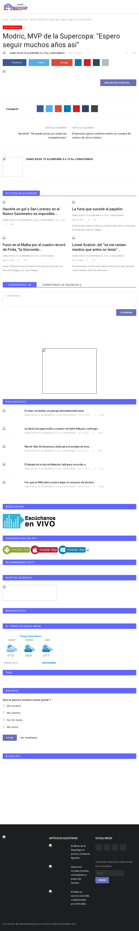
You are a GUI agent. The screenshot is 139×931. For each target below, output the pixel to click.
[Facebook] (40, 108)
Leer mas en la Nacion (117, 82)
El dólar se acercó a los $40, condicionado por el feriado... (80, 897)
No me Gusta (14, 720)
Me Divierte (13, 713)
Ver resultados (28, 737)
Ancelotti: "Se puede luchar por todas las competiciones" (42, 135)
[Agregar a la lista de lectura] (105, 62)
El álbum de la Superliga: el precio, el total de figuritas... (80, 852)
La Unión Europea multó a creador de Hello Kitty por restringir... (62, 428)
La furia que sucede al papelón (97, 209)
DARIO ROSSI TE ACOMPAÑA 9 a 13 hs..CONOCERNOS (37, 53)
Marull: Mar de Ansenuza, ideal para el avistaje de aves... (58, 446)
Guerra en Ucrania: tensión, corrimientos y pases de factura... (80, 875)
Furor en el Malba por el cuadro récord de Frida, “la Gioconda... (34, 247)
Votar (9, 737)
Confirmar (126, 312)
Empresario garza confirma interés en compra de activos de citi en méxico (101, 135)
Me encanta (14, 706)
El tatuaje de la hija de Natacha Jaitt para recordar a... (56, 464)
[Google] (58, 108)
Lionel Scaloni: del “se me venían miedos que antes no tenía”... (99, 247)
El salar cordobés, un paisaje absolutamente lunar (54, 410)
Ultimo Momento (19, 19)
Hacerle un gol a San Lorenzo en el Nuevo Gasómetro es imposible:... (31, 211)
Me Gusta (12, 727)
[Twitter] (49, 108)
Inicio (5, 19)
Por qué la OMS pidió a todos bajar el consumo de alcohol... (60, 482)
